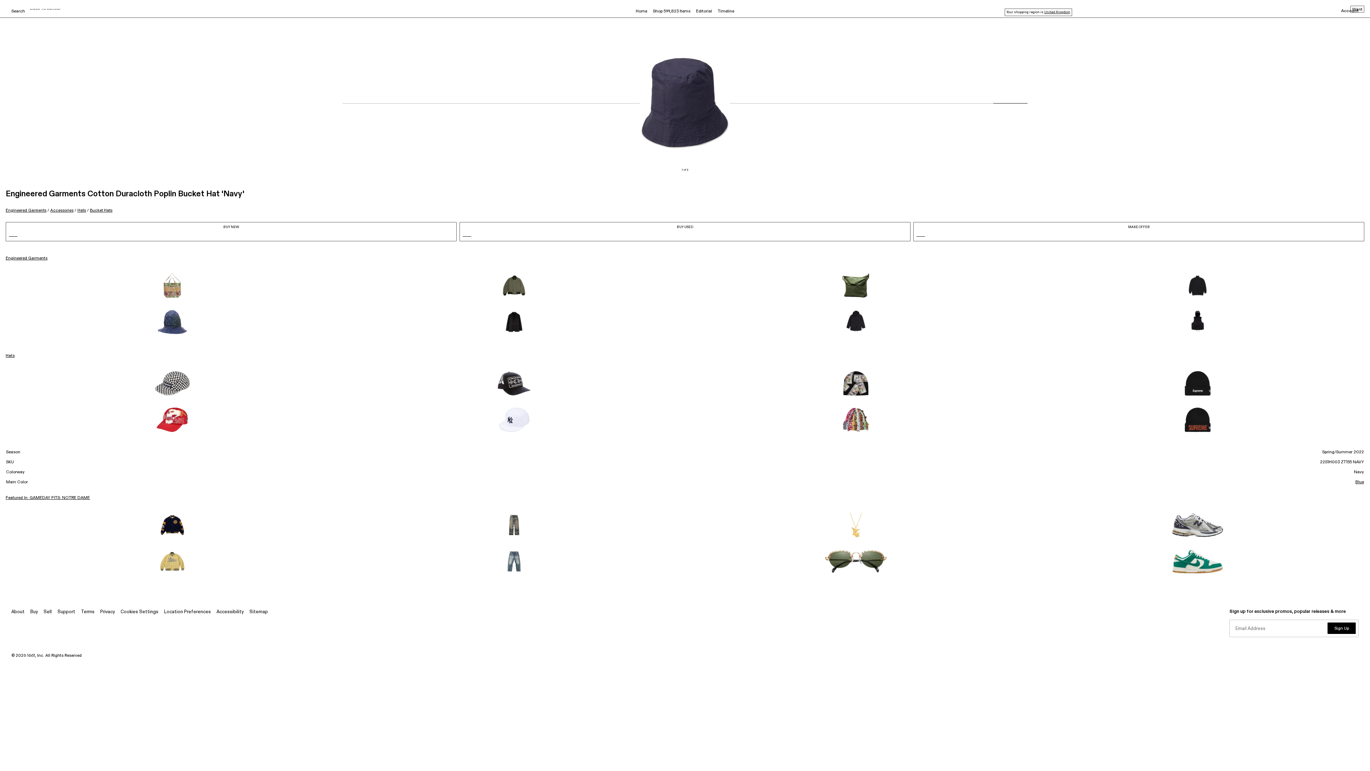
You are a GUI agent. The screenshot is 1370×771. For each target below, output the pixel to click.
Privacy (107, 612)
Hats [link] (10, 356)
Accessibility (230, 612)
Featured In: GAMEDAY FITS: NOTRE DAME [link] (48, 498)
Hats (81, 210)
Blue (1359, 482)
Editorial (704, 11)
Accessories (61, 210)
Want (1357, 9)
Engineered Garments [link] (26, 258)
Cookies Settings (139, 612)
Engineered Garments (26, 210)
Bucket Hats (101, 210)
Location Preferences (187, 612)
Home (641, 11)
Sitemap (258, 612)
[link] (172, 285)
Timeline (726, 11)
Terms (88, 612)
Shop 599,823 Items (671, 11)
